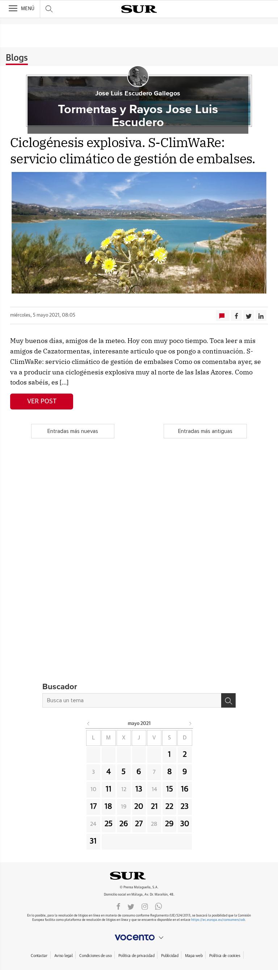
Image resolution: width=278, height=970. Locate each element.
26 (123, 824)
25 (109, 824)
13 (138, 789)
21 (154, 806)
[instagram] (145, 906)
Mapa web (193, 956)
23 (185, 806)
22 (169, 806)
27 (139, 824)
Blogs (17, 58)
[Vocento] (139, 937)
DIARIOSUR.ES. (139, 876)
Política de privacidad (136, 956)
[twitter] (131, 906)
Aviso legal (63, 956)
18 (108, 806)
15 (169, 789)
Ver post (41, 401)
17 (93, 806)
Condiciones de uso (95, 956)
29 (169, 824)
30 (184, 824)
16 (185, 789)
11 (108, 789)
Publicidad (169, 956)
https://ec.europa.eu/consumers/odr (218, 920)
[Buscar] (228, 700)
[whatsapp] (159, 906)
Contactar (39, 956)
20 (138, 806)
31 (93, 841)
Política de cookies (224, 956)
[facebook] (118, 906)
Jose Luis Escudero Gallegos (137, 93)
